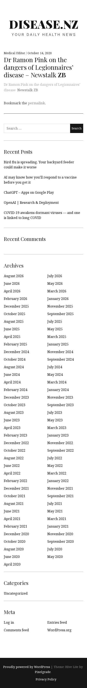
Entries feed (57, 622)
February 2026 (15, 298)
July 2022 (54, 458)
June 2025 (12, 329)
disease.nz (43, 24)
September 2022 (60, 450)
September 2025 (60, 314)
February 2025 (15, 344)
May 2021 (55, 511)
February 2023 (15, 435)
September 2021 (60, 496)
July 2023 (54, 412)
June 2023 (12, 420)
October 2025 (14, 314)
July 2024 (54, 367)
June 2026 (12, 283)
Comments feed (16, 630)
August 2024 (14, 367)
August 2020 (14, 549)
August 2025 (14, 321)
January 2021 (58, 526)
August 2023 (14, 412)
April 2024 (12, 382)
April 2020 (12, 564)
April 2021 (12, 518)
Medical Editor (15, 53)
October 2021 (14, 496)
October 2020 (14, 541)
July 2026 (54, 276)
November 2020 (60, 534)
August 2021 (14, 503)
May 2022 (55, 465)
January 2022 (58, 480)
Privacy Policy (46, 679)
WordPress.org (59, 630)
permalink (36, 103)
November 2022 (60, 443)
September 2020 (60, 541)
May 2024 (55, 374)
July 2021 (54, 503)
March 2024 (56, 382)
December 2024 (16, 351)
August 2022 (14, 458)
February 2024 (15, 389)
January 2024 (58, 389)
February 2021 (15, 526)
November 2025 (60, 306)
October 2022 (14, 450)
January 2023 (58, 435)
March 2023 (56, 427)
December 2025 (16, 306)
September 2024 (60, 359)
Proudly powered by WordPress (26, 667)
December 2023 (16, 397)
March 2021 (56, 518)
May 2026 (55, 283)
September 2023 (60, 405)
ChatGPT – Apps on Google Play (29, 192)
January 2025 (58, 344)
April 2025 (12, 336)
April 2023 (12, 427)
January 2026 (58, 298)
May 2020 (55, 556)
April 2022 (12, 473)
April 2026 (12, 291)
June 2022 (12, 465)
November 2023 (60, 397)
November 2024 (60, 351)
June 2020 (12, 556)
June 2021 (12, 511)
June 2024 (12, 374)
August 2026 (14, 276)
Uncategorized (16, 593)
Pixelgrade (43, 672)
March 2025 (56, 336)
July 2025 (54, 321)
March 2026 (56, 291)
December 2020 (16, 534)
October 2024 (14, 359)
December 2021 (16, 488)
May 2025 (55, 329)
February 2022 (15, 480)
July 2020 (54, 549)
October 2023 (14, 405)
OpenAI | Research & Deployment (31, 202)
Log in (9, 622)
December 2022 (16, 443)
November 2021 (60, 488)
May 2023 (55, 420)
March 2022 (56, 473)
